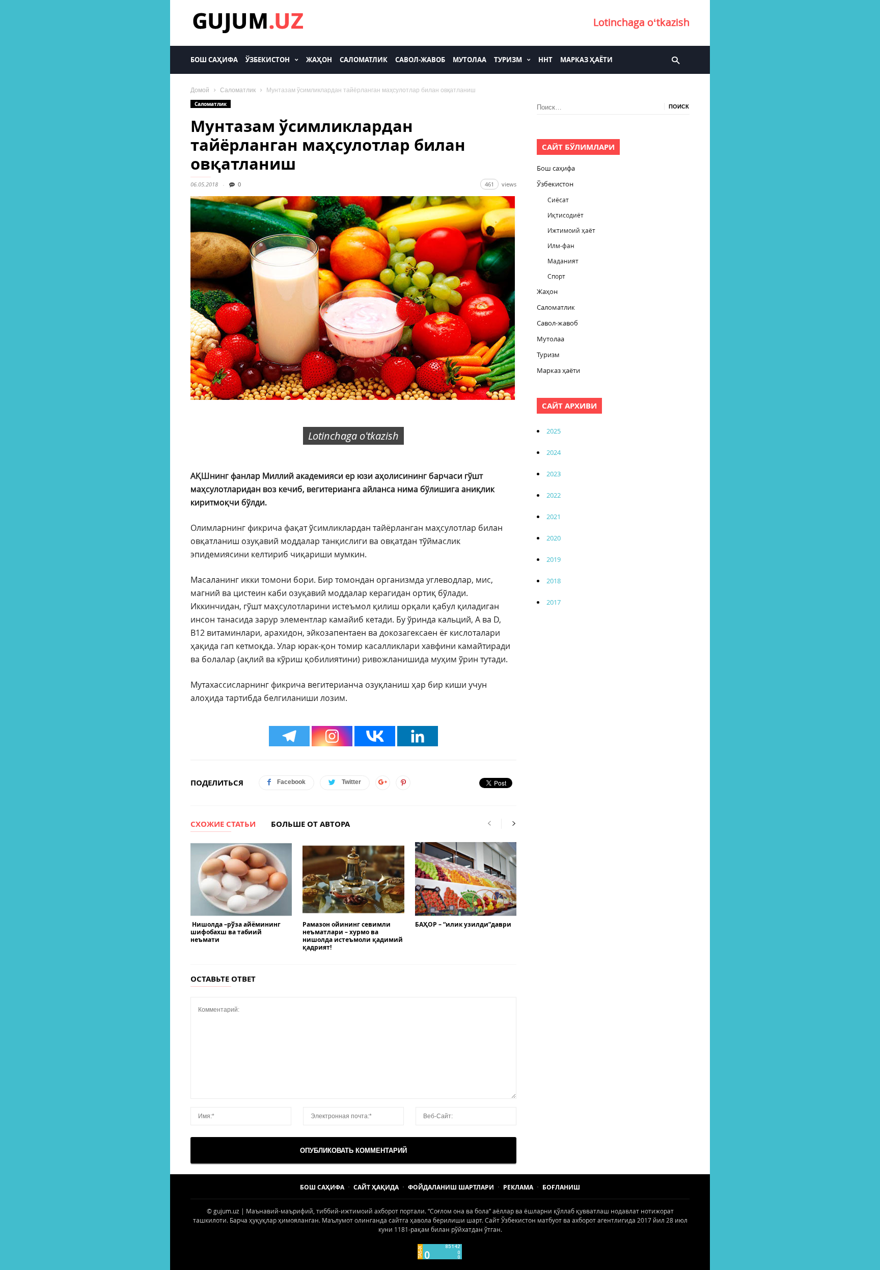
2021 (553, 516)
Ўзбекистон (267, 59)
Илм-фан (560, 245)
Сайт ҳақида (376, 1187)
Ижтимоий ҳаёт (571, 230)
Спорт (556, 276)
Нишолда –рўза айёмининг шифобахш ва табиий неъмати (235, 932)
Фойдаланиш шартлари (451, 1187)
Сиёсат (558, 200)
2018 (553, 580)
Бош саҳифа (214, 59)
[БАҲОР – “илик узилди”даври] (465, 879)
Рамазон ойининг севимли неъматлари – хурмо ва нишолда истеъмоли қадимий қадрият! (352, 936)
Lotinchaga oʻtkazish (641, 22)
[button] (676, 59)
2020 (553, 538)
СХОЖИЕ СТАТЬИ (223, 824)
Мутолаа (469, 59)
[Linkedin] (417, 736)
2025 (553, 431)
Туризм (508, 59)
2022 (553, 495)
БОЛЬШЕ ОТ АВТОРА (310, 824)
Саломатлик (364, 59)
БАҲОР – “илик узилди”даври (463, 924)
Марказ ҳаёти (586, 59)
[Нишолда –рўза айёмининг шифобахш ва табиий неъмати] (241, 879)
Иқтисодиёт (565, 215)
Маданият (563, 261)
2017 (553, 602)
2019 (553, 559)
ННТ (545, 59)
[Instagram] (332, 736)
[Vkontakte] (374, 736)
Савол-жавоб (420, 59)
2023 (553, 473)
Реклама (518, 1187)
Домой (199, 90)
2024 (553, 452)
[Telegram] (289, 736)
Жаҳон (319, 59)
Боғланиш (561, 1187)
